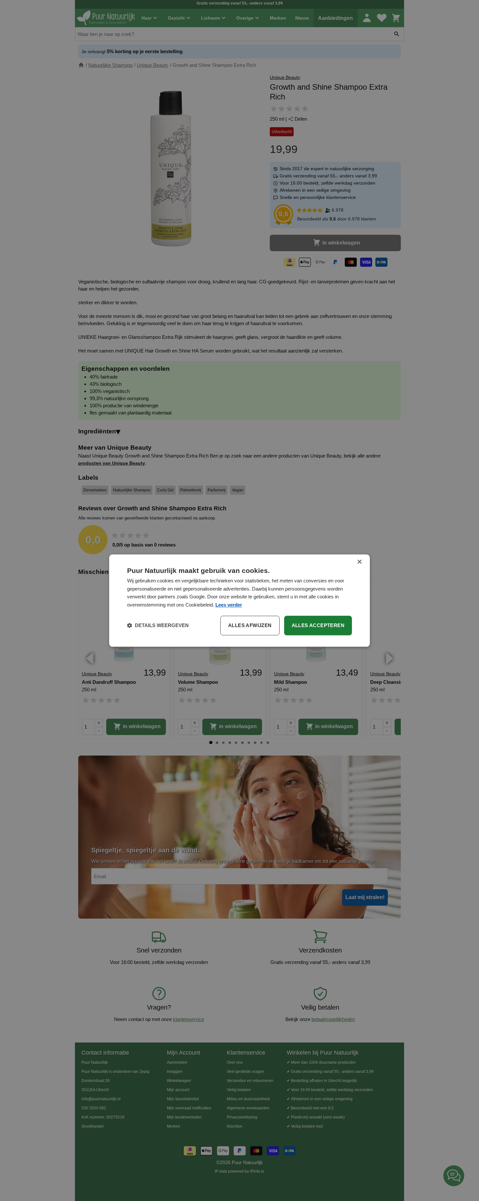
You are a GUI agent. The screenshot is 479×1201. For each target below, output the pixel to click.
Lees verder (228, 605)
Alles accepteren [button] (318, 625)
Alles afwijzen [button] (250, 625)
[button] (158, 625)
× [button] (359, 562)
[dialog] (239, 600)
